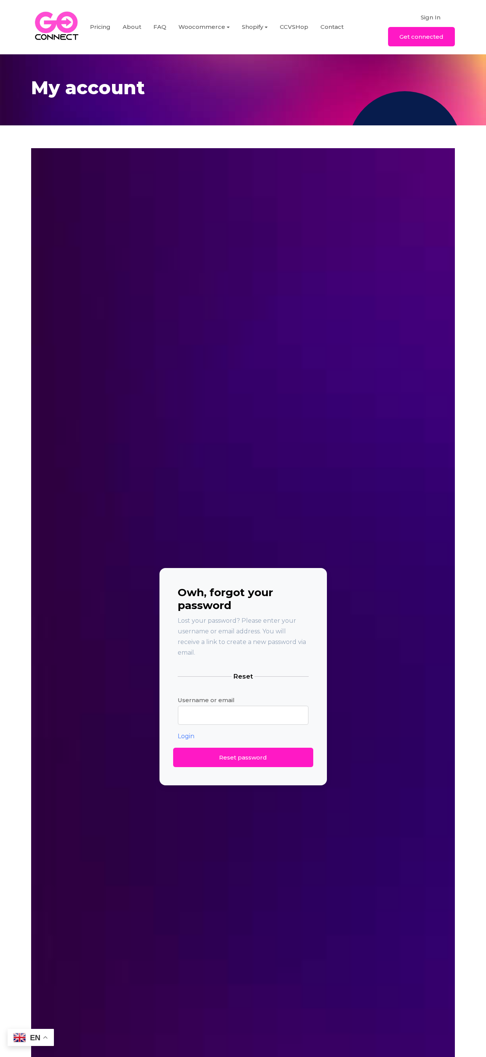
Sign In (430, 17)
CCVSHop (294, 26)
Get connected (421, 36)
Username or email (206, 700)
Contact (332, 26)
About (132, 26)
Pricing (100, 26)
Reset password (243, 757)
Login (186, 736)
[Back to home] (56, 27)
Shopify (252, 26)
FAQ (159, 26)
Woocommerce (201, 26)
